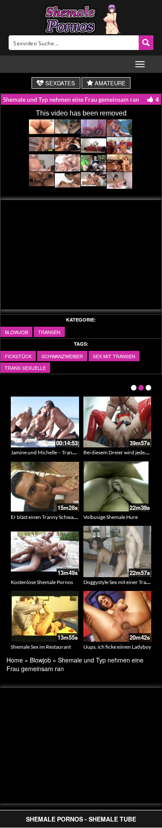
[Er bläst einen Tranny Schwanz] (45, 486)
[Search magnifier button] (146, 42)
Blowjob (16, 331)
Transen (49, 331)
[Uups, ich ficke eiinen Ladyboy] (117, 616)
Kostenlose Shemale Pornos (42, 582)
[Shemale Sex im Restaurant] (45, 616)
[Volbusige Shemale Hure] (117, 486)
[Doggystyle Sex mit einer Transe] (117, 551)
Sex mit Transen (114, 356)
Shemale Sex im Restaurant (41, 647)
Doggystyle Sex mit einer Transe (118, 582)
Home (14, 660)
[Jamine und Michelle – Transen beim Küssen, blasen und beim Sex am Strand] (45, 422)
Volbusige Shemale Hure (110, 517)
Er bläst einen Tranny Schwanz (45, 517)
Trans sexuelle (25, 367)
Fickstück (18, 356)
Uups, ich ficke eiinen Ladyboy (117, 647)
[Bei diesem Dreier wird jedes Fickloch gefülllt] (117, 422)
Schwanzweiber (62, 356)
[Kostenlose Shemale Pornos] (45, 551)
